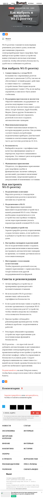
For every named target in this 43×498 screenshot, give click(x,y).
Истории (28, 448)
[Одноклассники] (6, 34)
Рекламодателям (10, 464)
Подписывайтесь (9, 370)
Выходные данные (21, 488)
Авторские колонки (7, 437)
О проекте (7, 459)
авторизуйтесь (31, 395)
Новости (5, 3)
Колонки (39, 3)
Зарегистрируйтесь (12, 395)
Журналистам (31, 459)
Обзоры (5, 454)
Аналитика (8, 448)
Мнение (6, 443)
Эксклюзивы (8, 431)
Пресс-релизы (30, 464)
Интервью (31, 3)
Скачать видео (31, 469)
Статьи (13, 3)
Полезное (7, 469)
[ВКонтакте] (3, 34)
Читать (14, 496)
